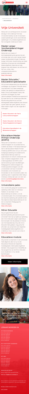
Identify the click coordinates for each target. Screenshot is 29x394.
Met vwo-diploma (5, 336)
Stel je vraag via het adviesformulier (9, 372)
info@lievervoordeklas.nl (12, 374)
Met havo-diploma (5, 334)
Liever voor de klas (6, 18)
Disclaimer (4, 389)
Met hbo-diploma (5, 338)
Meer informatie (6, 75)
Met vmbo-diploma (5, 333)
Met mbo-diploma (5, 337)
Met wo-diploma (5, 340)
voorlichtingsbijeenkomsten (15, 179)
